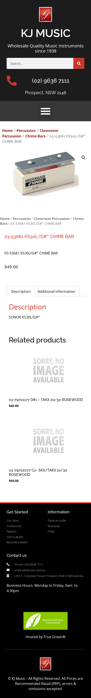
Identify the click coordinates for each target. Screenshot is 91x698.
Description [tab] (21, 291)
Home (7, 130)
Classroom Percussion (52, 218)
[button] (45, 111)
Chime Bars (35, 136)
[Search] (78, 63)
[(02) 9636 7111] (12, 81)
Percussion (26, 130)
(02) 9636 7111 (50, 80)
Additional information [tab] (56, 291)
